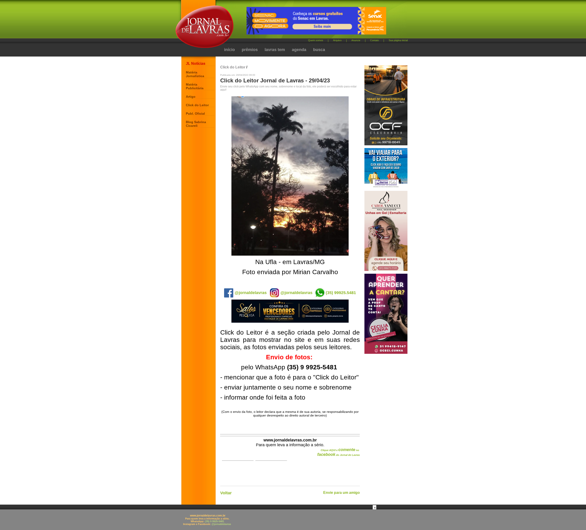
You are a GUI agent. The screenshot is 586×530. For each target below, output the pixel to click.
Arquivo (337, 40)
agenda (299, 49)
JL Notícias (195, 63)
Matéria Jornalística (195, 74)
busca (319, 49)
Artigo (190, 96)
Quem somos (315, 40)
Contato (374, 40)
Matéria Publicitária (194, 86)
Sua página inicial (398, 40)
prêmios (250, 49)
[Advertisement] (293, 519)
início (229, 49)
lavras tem (275, 49)
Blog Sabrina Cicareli (196, 123)
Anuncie (355, 40)
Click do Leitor (197, 105)
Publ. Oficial (195, 113)
